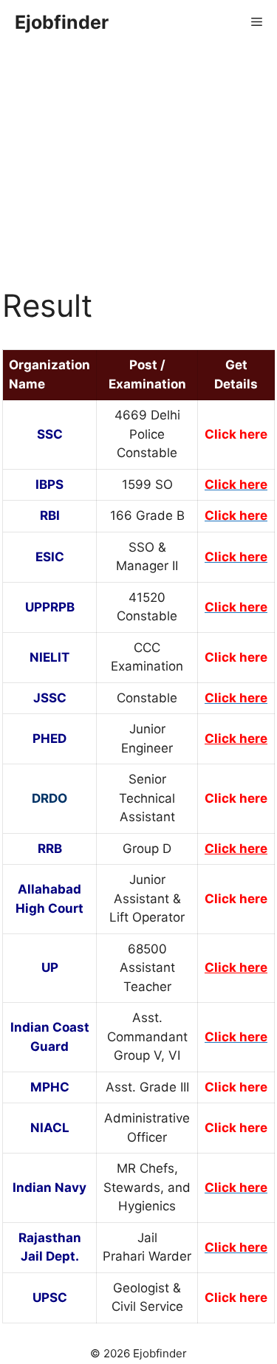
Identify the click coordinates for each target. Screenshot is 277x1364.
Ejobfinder (62, 22)
